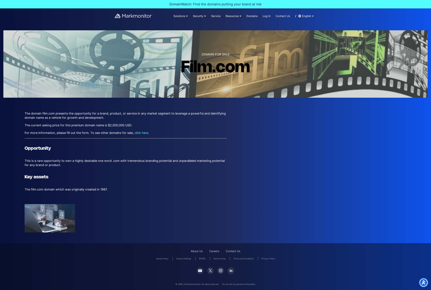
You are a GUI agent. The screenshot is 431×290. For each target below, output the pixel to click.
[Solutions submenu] (187, 16)
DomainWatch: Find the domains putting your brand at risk (215, 4)
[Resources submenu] (240, 16)
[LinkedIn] (230, 270)
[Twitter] (210, 270)
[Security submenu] (205, 16)
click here (141, 133)
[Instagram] (220, 270)
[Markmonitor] (133, 15)
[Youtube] (200, 270)
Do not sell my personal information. (239, 284)
